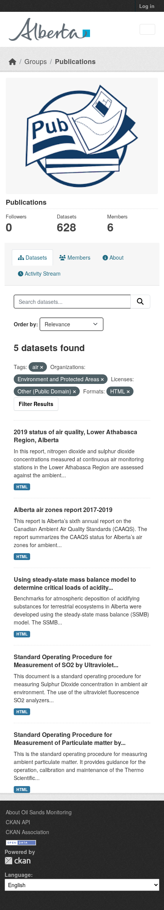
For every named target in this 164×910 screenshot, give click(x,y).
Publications (75, 61)
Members (78, 257)
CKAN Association (27, 832)
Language (18, 874)
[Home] (12, 61)
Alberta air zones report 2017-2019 (63, 509)
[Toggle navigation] (147, 29)
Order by (25, 324)
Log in (146, 6)
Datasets (35, 257)
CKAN (18, 861)
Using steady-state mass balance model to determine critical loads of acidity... (75, 583)
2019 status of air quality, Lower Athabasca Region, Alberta (75, 435)
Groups (35, 61)
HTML (21, 487)
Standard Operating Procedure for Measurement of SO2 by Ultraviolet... (66, 660)
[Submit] (140, 301)
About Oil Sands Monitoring (39, 812)
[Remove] (41, 367)
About (116, 257)
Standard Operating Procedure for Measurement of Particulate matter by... (69, 738)
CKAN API (18, 822)
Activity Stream (42, 273)
